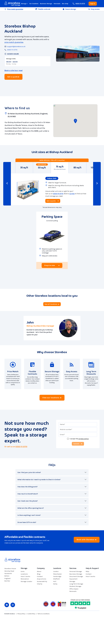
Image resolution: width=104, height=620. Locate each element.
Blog (38, 574)
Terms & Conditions (43, 614)
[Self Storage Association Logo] (62, 604)
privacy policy (84, 439)
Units (22, 571)
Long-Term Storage (76, 584)
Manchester (57, 574)
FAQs (87, 571)
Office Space (73, 589)
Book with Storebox (86, 539)
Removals (57, 3)
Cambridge (57, 576)
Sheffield (56, 579)
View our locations (51, 397)
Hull (54, 581)
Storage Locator (26, 581)
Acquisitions (41, 579)
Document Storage (76, 576)
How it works (25, 576)
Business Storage (46, 3)
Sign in (92, 3)
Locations (24, 574)
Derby (55, 584)
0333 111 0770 (12, 50)
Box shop (65, 3)
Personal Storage (75, 571)
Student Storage (75, 586)
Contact (40, 576)
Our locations (33, 3)
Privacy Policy (21, 614)
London (55, 571)
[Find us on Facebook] (6, 605)
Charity (39, 584)
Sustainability (42, 581)
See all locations (51, 304)
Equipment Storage (73, 580)
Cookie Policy (31, 614)
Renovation (25, 579)
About (39, 571)
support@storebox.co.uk (16, 46)
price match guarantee (13, 42)
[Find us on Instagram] (12, 605)
